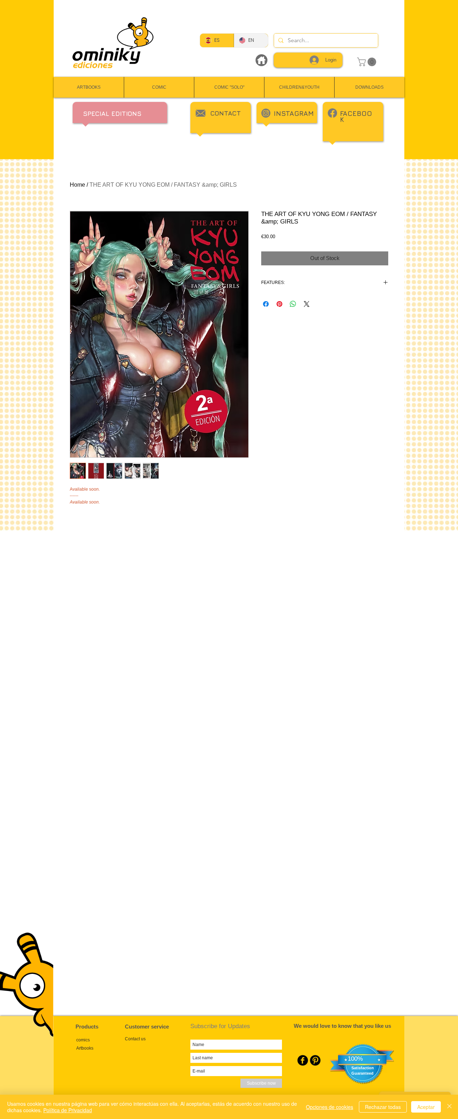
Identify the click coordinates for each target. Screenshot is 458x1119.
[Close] (449, 1106)
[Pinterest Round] (315, 1060)
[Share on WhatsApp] (293, 304)
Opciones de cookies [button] (329, 1106)
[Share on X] (306, 304)
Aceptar (426, 1106)
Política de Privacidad (67, 1110)
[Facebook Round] (302, 1060)
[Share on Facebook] (266, 304)
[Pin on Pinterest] (279, 304)
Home (77, 185)
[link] (367, 62)
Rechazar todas (383, 1106)
